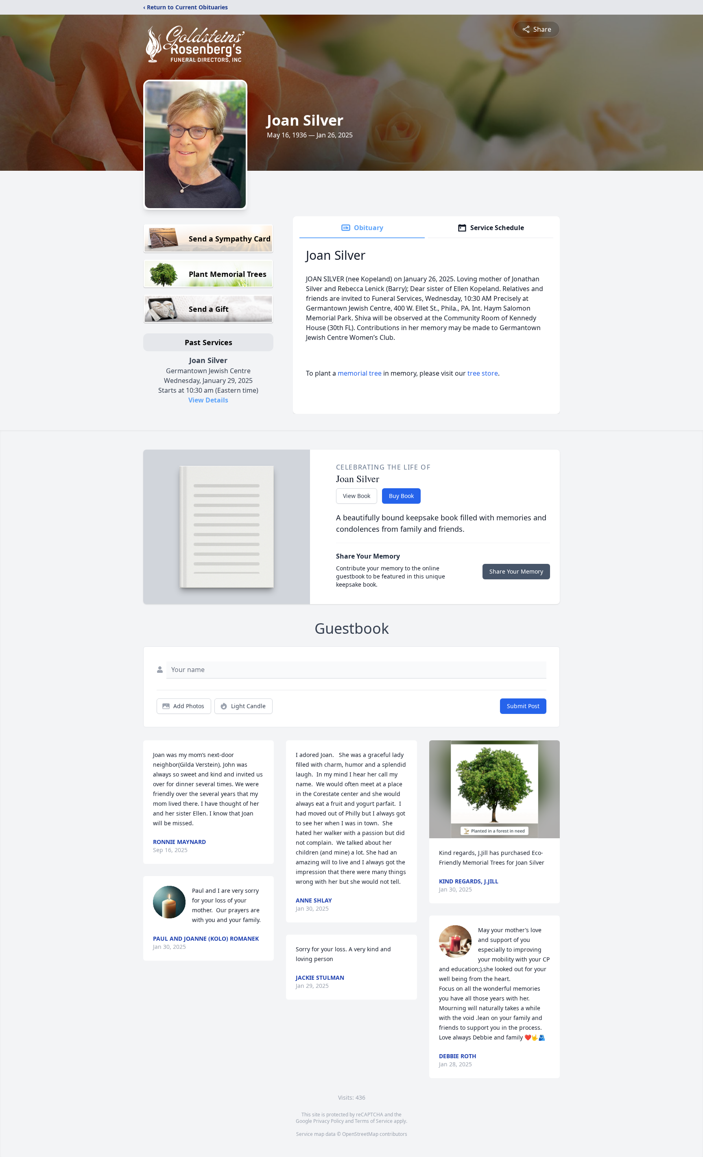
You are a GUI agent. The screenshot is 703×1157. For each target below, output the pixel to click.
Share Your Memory (516, 571)
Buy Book (401, 496)
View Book (356, 496)
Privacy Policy (328, 1121)
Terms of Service (374, 1121)
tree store (482, 373)
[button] (494, 789)
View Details (208, 400)
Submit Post (523, 706)
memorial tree (360, 373)
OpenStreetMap (360, 1134)
